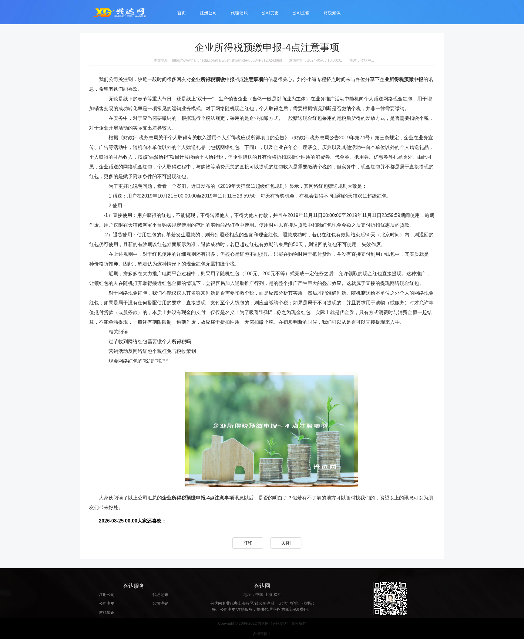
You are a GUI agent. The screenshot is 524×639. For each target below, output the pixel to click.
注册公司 (208, 12)
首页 (181, 12)
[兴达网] (125, 12)
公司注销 (301, 12)
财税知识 (332, 12)
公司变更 (270, 12)
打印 (248, 543)
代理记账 (239, 12)
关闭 (286, 543)
